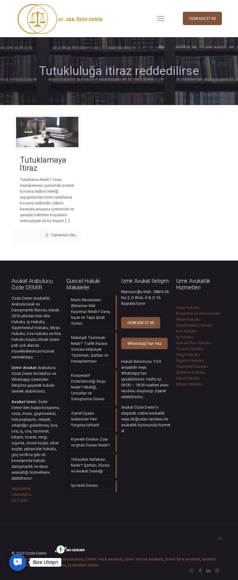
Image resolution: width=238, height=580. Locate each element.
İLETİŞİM (19, 500)
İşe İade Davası (84, 485)
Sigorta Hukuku (190, 360)
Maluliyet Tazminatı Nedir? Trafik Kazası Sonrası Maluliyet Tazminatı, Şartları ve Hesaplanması (89, 349)
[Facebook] (200, 570)
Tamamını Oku (63, 235)
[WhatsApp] (192, 570)
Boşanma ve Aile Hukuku (198, 313)
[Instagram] (217, 570)
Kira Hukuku (186, 331)
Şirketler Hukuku (190, 372)
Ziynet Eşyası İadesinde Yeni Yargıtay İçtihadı (85, 419)
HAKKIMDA (21, 494)
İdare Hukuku (188, 378)
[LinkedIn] (208, 570)
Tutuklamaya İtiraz (43, 164)
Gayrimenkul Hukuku (194, 325)
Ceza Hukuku (188, 307)
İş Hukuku (185, 337)
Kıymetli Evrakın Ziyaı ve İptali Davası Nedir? (90, 442)
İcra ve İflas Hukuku (193, 343)
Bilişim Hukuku (189, 384)
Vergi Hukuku (188, 354)
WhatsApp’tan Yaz (144, 343)
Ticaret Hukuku (189, 348)
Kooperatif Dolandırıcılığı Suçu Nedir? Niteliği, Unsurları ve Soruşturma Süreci (88, 387)
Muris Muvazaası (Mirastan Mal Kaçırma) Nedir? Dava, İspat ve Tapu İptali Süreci (91, 311)
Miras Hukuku (188, 319)
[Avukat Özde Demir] (60, 18)
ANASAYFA (21, 488)
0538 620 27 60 (202, 18)
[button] (17, 562)
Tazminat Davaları (192, 366)
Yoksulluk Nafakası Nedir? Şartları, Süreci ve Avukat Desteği (90, 465)
